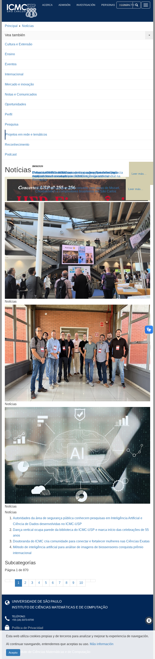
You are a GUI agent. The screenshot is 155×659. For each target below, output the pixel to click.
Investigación (85, 5)
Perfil (8, 114)
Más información (101, 644)
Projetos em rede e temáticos (26, 134)
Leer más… (135, 189)
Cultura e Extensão (18, 44)
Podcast (11, 154)
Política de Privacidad (27, 628)
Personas (108, 5)
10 (81, 582)
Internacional (14, 74)
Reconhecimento (17, 144)
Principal (11, 26)
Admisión (64, 5)
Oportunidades (15, 104)
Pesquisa (11, 124)
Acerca (47, 5)
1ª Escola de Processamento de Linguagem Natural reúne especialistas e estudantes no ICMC (73, 174)
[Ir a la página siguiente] (88, 580)
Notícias (28, 26)
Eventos (11, 64)
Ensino (10, 54)
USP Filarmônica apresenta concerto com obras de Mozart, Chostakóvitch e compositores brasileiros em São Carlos (77, 189)
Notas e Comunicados (21, 94)
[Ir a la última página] (93, 580)
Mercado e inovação (19, 84)
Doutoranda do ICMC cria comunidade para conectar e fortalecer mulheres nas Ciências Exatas (81, 541)
